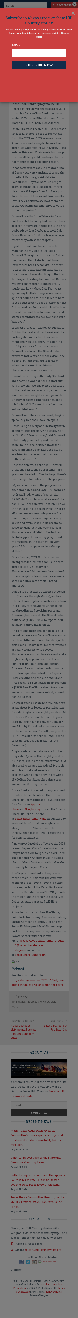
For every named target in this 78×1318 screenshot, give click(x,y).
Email (16, 44)
